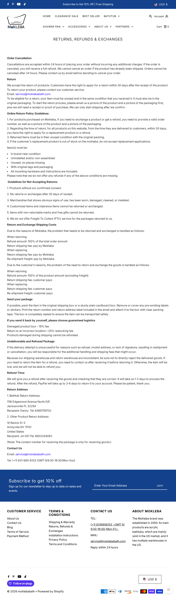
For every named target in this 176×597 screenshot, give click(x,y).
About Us (13, 518)
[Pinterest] (12, 4)
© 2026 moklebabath (21, 591)
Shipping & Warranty (62, 522)
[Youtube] (18, 4)
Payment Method (18, 536)
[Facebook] (8, 4)
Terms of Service (18, 531)
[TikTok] (24, 4)
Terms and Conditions (63, 544)
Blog (10, 527)
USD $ (163, 4)
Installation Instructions (63, 535)
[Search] (150, 16)
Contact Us (14, 522)
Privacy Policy (58, 539)
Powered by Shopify (51, 591)
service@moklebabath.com (108, 541)
